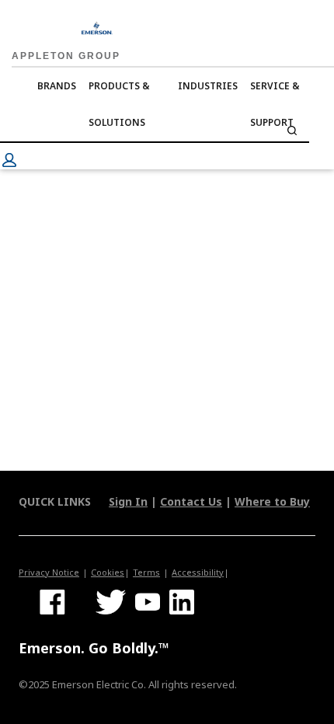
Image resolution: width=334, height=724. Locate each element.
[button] (9, 160)
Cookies (107, 572)
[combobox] (154, 130)
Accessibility (198, 572)
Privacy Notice (49, 572)
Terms (146, 572)
